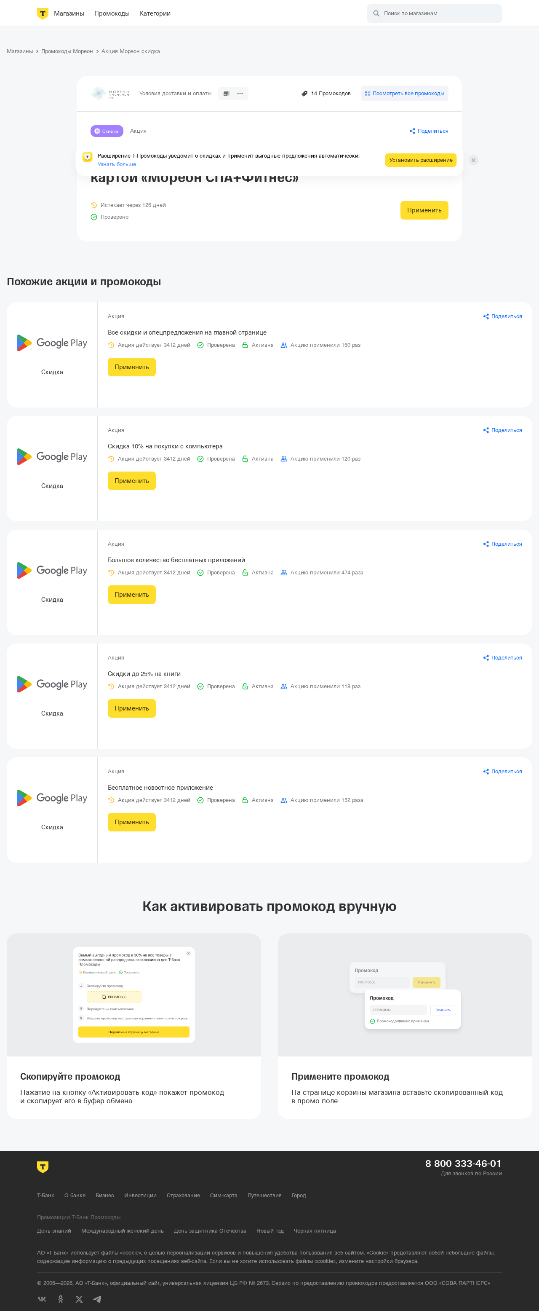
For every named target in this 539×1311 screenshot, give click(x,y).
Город (299, 1195)
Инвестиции (140, 1195)
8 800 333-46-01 (463, 1163)
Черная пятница (315, 1231)
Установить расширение (421, 160)
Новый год (270, 1231)
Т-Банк (45, 1195)
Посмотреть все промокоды (408, 93)
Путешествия (265, 1195)
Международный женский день (122, 1231)
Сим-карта (223, 1195)
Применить (424, 210)
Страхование (183, 1195)
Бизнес (105, 1195)
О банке (74, 1195)
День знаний (54, 1231)
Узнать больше (117, 164)
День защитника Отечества (210, 1231)
